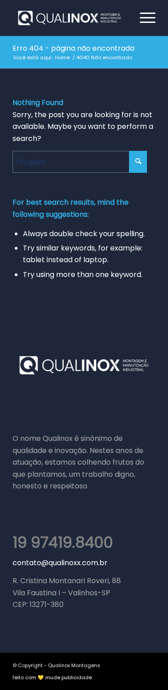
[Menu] (143, 18)
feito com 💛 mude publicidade (52, 677)
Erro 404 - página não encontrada (73, 48)
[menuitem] (143, 18)
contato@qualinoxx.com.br (60, 563)
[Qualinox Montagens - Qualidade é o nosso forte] (70, 18)
